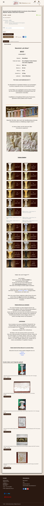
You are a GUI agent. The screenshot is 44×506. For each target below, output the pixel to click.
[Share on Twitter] (25, 37)
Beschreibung (6, 41)
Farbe (4, 27)
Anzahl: (4, 31)
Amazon (32, 297)
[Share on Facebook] (23, 37)
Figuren (26, 290)
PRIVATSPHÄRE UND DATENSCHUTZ (29, 485)
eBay (20, 297)
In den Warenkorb (9, 34)
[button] (40, 5)
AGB (23, 482)
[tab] (6, 41)
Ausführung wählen (7, 396)
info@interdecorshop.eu (10, 488)
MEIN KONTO (25, 480)
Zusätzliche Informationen (14, 41)
